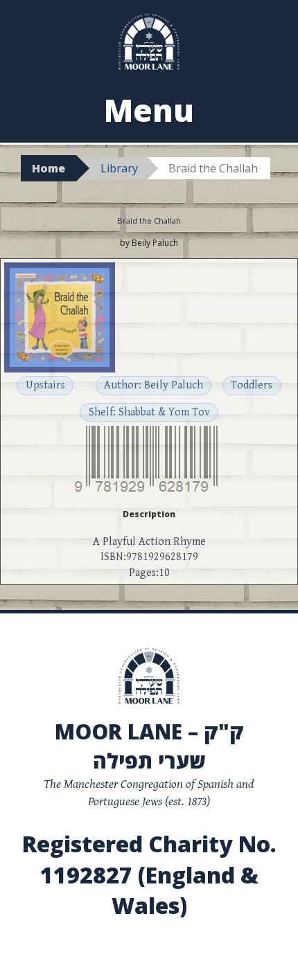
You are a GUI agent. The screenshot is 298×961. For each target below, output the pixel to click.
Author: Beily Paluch (153, 385)
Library (119, 168)
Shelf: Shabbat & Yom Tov (149, 412)
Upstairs (45, 385)
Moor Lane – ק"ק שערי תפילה (149, 746)
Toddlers (251, 385)
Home (48, 168)
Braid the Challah (149, 220)
